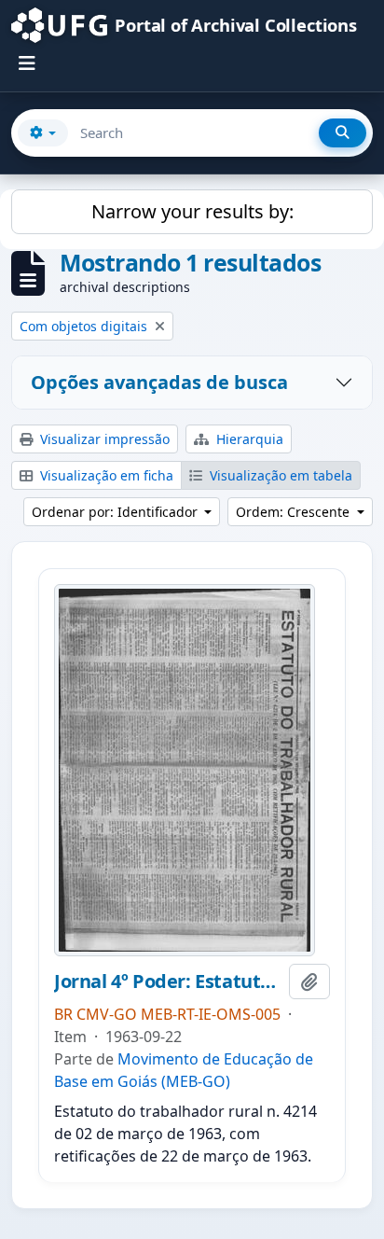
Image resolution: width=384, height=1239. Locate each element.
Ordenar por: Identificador (116, 512)
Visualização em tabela (279, 475)
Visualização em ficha (104, 475)
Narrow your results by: (192, 211)
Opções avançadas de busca (159, 382)
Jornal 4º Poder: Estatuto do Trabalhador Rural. (167, 981)
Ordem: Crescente (294, 512)
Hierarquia (248, 439)
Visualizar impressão (103, 439)
